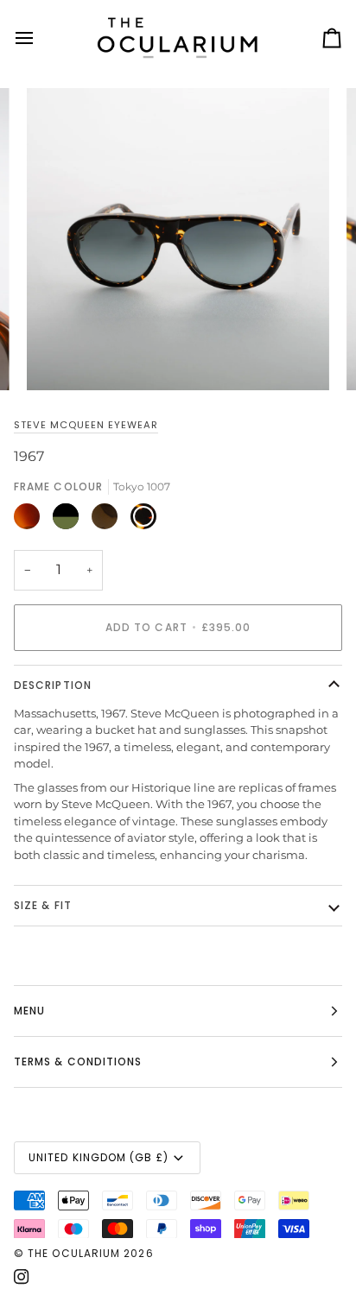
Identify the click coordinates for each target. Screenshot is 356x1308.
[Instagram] (21, 1277)
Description (53, 685)
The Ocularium (74, 1253)
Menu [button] (29, 1010)
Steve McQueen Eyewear (86, 425)
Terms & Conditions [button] (78, 1061)
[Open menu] (40, 38)
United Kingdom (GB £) (98, 1157)
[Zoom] (59, 358)
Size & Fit (43, 905)
